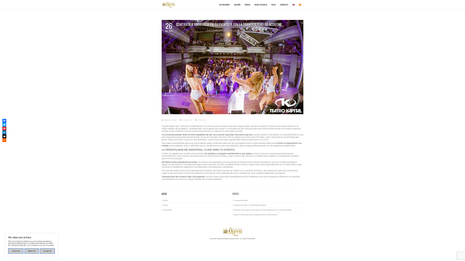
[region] (31, 244)
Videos (247, 4)
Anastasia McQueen (241, 200)
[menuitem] (293, 4)
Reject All (31, 251)
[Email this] (4, 136)
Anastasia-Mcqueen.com (230, 238)
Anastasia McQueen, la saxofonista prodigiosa (250, 205)
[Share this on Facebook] (4, 121)
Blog (273, 4)
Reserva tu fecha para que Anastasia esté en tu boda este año (255, 215)
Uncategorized (187, 120)
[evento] (232, 67)
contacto (284, 4)
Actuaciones (224, 4)
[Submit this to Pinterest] (4, 128)
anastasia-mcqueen (170, 120)
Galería (237, 4)
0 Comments (201, 120)
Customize (16, 251)
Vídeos (165, 205)
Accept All (47, 251)
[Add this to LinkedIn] (4, 132)
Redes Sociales (261, 4)
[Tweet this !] (4, 125)
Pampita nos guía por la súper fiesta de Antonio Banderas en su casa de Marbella (262, 210)
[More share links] (4, 140)
